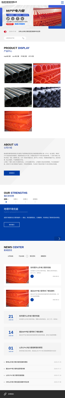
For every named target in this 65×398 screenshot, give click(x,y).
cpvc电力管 (15, 56)
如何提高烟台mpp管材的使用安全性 (29, 33)
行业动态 (21, 291)
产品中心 (8, 51)
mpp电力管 (7, 56)
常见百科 (32, 291)
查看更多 (12, 173)
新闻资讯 (8, 286)
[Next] (59, 274)
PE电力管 (24, 56)
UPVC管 (31, 56)
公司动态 (10, 291)
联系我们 (11, 260)
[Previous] (56, 274)
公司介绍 (8, 148)
